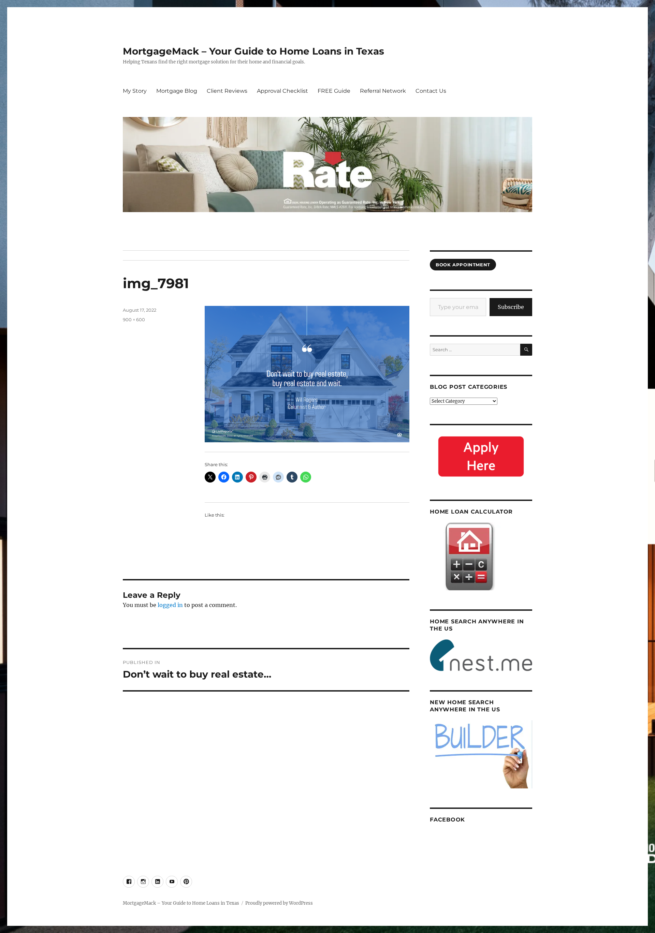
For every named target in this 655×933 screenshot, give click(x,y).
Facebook (447, 819)
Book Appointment (463, 264)
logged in (170, 605)
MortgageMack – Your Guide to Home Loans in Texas (253, 51)
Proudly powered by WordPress (279, 903)
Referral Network (383, 91)
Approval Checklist (282, 91)
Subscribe (511, 306)
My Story (135, 91)
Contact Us (431, 91)
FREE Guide (334, 91)
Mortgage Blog (176, 91)
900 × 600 (134, 319)
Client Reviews (227, 91)
